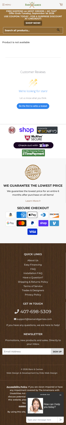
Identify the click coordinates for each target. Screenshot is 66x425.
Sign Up (57, 351)
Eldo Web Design (48, 373)
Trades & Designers (33, 290)
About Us (32, 260)
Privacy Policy (33, 294)
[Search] (59, 31)
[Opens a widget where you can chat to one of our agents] (45, 407)
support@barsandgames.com (34, 319)
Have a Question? (33, 277)
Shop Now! (33, 22)
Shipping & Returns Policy (33, 281)
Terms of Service (33, 286)
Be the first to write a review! (33, 105)
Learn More (32, 200)
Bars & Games (35, 369)
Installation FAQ (32, 273)
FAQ (33, 269)
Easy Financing (33, 264)
